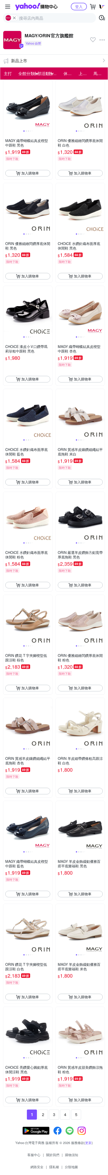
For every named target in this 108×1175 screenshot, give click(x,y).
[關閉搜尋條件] (14, 18)
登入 (79, 6)
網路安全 (36, 1166)
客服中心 (33, 1154)
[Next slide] (49, 104)
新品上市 (19, 60)
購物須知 (71, 1154)
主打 (8, 73)
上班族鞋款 (85, 73)
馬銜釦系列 (99, 73)
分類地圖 (71, 1166)
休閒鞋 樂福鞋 (70, 73)
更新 (88, 1142)
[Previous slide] (6, 104)
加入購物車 (30, 172)
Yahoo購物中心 (36, 6)
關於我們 (52, 1154)
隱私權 (54, 1166)
